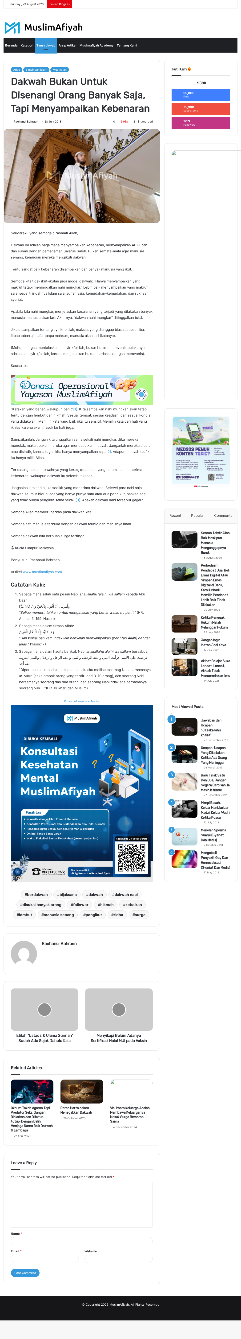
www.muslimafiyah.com (42, 572)
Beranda (11, 45)
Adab (16, 69)
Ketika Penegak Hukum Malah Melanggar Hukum (214, 622)
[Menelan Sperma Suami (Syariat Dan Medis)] (184, 836)
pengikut (94, 914)
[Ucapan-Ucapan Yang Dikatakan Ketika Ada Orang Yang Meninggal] (184, 754)
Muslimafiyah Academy (96, 45)
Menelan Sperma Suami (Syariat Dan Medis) (213, 835)
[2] (108, 451)
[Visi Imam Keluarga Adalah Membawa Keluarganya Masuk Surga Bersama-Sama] (131, 1092)
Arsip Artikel (67, 45)
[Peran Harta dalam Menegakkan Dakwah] (81, 1092)
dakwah (95, 894)
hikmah (107, 904)
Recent (175, 515)
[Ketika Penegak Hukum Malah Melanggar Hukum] (184, 624)
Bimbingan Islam (36, 69)
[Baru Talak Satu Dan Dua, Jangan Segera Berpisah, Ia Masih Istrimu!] (184, 782)
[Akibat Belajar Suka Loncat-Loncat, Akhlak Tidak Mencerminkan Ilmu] (184, 667)
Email (16, 1251)
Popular (197, 515)
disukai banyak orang (42, 904)
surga (140, 914)
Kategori (27, 45)
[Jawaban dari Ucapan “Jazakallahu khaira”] (184, 727)
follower (80, 904)
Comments (223, 515)
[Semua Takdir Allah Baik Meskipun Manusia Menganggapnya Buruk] (184, 539)
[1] (75, 409)
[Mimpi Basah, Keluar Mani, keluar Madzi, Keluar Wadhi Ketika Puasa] (184, 809)
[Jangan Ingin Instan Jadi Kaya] (184, 646)
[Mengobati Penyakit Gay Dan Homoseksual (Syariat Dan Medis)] (184, 859)
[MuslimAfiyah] (44, 28)
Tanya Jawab (45, 45)
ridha (118, 914)
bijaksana (68, 894)
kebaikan (133, 904)
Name (16, 1233)
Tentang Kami (127, 45)
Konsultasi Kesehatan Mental (81, 701)
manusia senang (59, 914)
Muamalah (60, 69)
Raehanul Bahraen (26, 121)
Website (90, 1251)
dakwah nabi (126, 894)
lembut (25, 914)
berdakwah (37, 894)
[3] (78, 500)
